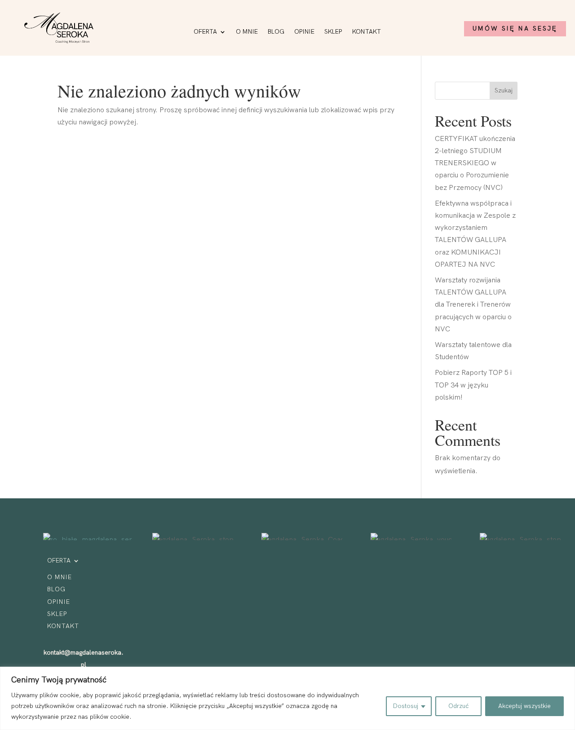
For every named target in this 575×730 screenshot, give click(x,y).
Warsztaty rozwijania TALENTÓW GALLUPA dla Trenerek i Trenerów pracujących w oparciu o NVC (473, 305)
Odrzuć (458, 706)
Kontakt (366, 32)
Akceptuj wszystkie (524, 706)
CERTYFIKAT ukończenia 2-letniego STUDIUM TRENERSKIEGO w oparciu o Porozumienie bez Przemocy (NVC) (475, 163)
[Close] (565, 674)
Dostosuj (405, 706)
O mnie (247, 32)
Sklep (333, 32)
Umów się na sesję (515, 28)
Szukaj (504, 90)
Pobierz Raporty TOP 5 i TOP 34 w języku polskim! (473, 385)
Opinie (304, 32)
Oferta (205, 32)
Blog (276, 32)
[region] (287, 698)
